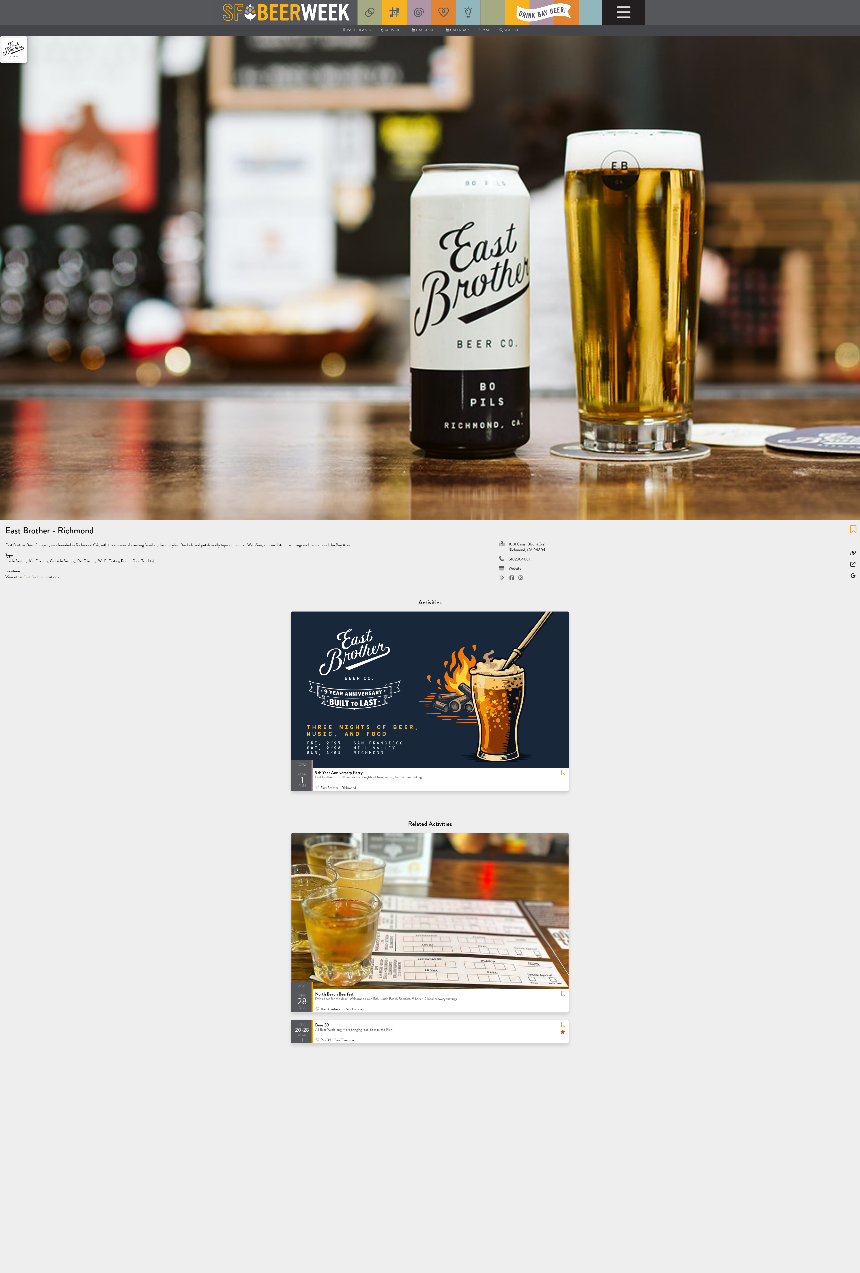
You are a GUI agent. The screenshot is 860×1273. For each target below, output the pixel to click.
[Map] (853, 576)
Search (510, 30)
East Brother (34, 577)
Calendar (459, 30)
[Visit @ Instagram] (521, 578)
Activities (393, 30)
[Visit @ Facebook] (512, 578)
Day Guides (425, 30)
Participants (358, 30)
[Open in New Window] (853, 564)
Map (486, 30)
